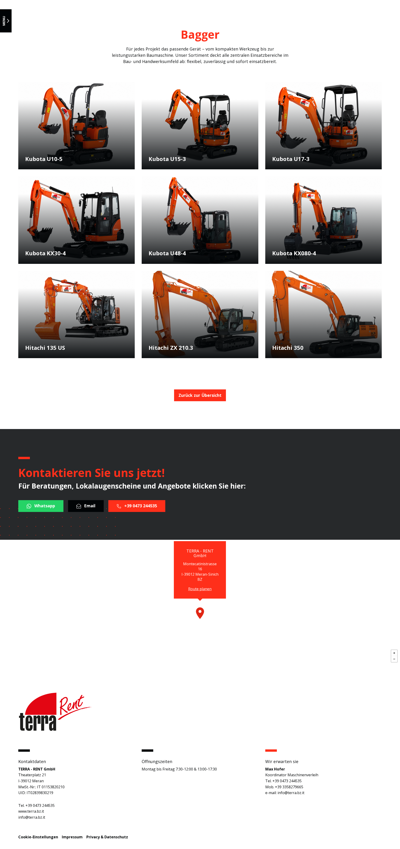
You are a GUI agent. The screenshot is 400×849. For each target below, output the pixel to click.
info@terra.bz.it (31, 817)
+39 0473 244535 (140, 505)
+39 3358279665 (289, 786)
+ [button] (394, 653)
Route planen (200, 589)
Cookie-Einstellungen (38, 837)
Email (89, 505)
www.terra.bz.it (31, 811)
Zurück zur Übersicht (200, 395)
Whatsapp (44, 505)
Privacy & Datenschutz (107, 837)
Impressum (72, 837)
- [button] (394, 659)
